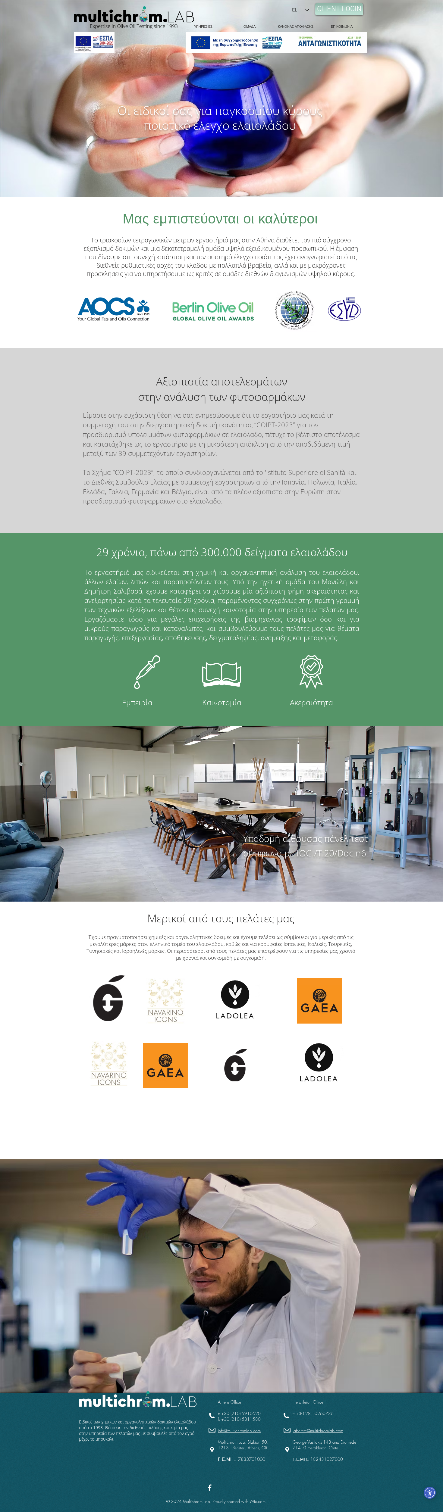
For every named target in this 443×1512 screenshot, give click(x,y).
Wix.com (257, 1501)
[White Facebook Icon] (210, 1487)
